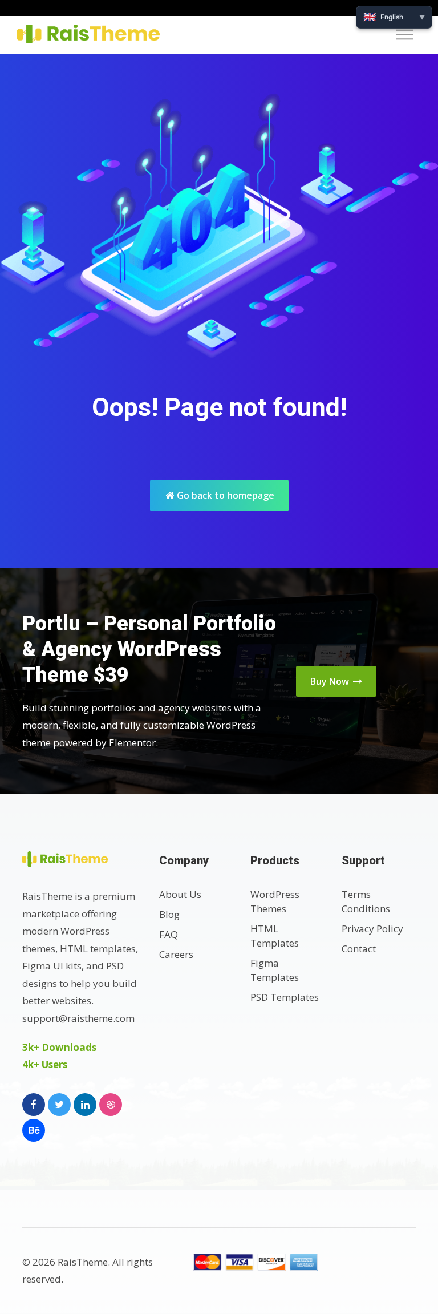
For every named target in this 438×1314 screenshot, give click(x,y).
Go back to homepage (224, 495)
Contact (359, 948)
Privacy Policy (372, 928)
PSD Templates (284, 997)
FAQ (168, 934)
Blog (169, 914)
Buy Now (330, 681)
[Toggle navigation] (408, 35)
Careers (176, 954)
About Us (180, 894)
